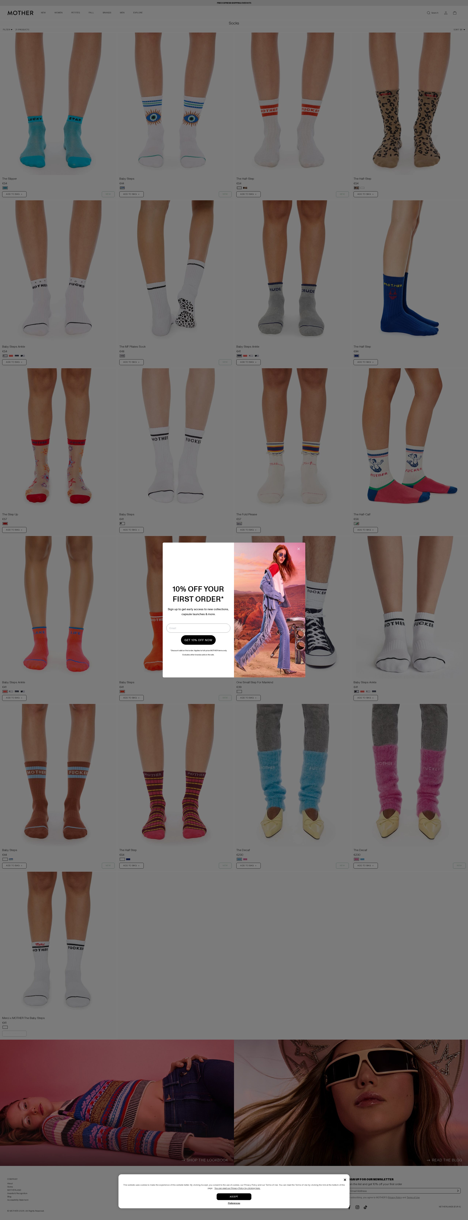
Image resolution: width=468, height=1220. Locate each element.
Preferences (234, 1203)
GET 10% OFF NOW (198, 640)
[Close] (345, 1180)
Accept (234, 1196)
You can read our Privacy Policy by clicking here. (237, 1188)
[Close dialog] (298, 549)
